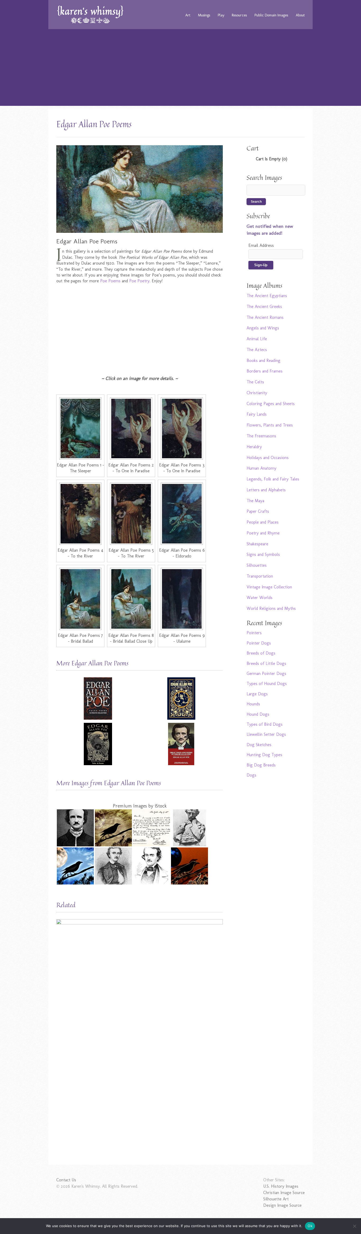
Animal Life (257, 338)
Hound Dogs (258, 714)
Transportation (260, 576)
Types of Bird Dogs (265, 724)
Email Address (261, 245)
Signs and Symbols (263, 554)
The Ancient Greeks (264, 306)
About (300, 15)
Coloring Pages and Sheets (271, 403)
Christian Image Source (284, 1192)
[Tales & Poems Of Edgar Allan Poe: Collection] (98, 744)
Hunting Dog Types (264, 754)
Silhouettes (257, 565)
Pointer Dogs (259, 643)
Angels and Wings (263, 327)
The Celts (255, 381)
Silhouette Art (276, 1198)
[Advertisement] (180, 69)
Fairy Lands (257, 414)
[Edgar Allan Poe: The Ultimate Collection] (98, 698)
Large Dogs (257, 693)
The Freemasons (261, 435)
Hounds (253, 703)
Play (221, 15)
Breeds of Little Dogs (266, 663)
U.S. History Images (280, 1186)
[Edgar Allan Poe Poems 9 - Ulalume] (182, 599)
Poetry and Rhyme (263, 533)
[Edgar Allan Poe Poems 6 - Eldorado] (182, 514)
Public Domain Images (271, 15)
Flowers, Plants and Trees (270, 425)
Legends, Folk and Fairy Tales (273, 479)
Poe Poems (110, 280)
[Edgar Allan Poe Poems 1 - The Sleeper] (80, 428)
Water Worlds (259, 597)
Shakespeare (257, 543)
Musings (204, 15)
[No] (354, 1226)
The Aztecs (257, 349)
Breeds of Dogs (261, 653)
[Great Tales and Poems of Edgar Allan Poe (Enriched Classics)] (181, 744)
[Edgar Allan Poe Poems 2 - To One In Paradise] (131, 428)
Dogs (251, 775)
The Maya (255, 500)
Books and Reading (263, 360)
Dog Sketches (259, 744)
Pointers (254, 632)
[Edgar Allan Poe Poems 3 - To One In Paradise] (182, 428)
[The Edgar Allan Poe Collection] (181, 698)
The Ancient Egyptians (267, 295)
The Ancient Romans (265, 317)
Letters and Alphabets (266, 489)
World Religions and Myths (271, 608)
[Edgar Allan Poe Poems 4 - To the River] (80, 514)
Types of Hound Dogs (267, 683)
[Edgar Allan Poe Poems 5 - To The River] (131, 514)
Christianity (257, 392)
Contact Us (66, 1179)
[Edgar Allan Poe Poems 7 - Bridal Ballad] (80, 599)
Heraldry (254, 446)
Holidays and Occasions (268, 457)
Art (187, 15)
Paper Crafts (258, 511)
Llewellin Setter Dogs (266, 734)
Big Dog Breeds (261, 765)
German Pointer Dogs (266, 673)
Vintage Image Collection (269, 586)
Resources (239, 15)
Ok (310, 1226)
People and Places (263, 522)
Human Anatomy (261, 468)
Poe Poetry (139, 280)
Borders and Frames (265, 371)
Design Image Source (282, 1205)
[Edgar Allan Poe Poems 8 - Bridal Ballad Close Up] (131, 599)
